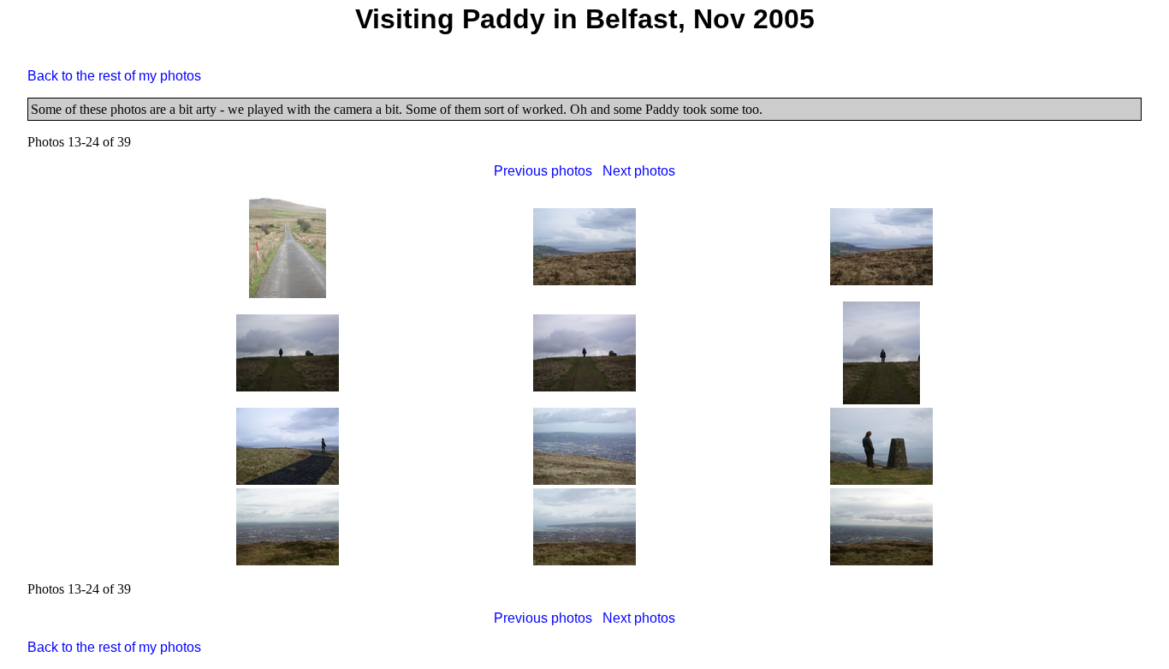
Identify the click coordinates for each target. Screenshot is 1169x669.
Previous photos (543, 171)
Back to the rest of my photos (114, 76)
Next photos (638, 171)
